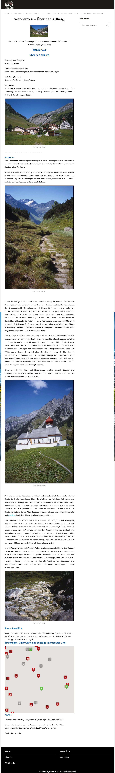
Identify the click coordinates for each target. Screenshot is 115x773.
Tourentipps (64, 13)
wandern (11, 515)
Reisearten (24, 13)
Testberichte (89, 13)
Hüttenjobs (100, 13)
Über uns (8, 757)
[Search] (109, 23)
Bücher (8, 751)
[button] (66, 687)
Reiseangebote (38, 13)
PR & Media (10, 763)
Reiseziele (13, 13)
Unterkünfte (51, 13)
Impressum (64, 757)
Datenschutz (65, 751)
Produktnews (77, 13)
